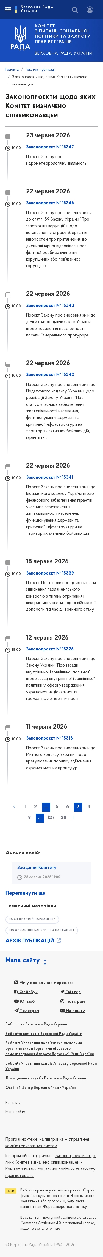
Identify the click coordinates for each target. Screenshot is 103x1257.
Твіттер (73, 992)
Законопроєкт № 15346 (50, 203)
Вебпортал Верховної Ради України (36, 1024)
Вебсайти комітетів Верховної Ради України (43, 1034)
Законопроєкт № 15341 (49, 477)
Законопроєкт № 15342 (50, 375)
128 (62, 817)
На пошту (75, 1011)
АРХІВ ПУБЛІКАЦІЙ (30, 941)
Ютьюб (27, 1001)
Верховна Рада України (64, 53)
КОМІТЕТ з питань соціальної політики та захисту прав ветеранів (62, 34)
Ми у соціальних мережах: (45, 983)
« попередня (14, 807)
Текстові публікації (40, 70)
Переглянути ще (25, 893)
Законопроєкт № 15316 (49, 738)
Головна (12, 70)
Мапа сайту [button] (22, 960)
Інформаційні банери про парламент (42, 930)
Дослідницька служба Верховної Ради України (45, 1078)
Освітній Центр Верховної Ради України (40, 1088)
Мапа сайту (15, 1112)
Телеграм (29, 1011)
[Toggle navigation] (7, 9)
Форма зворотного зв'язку (65, 1207)
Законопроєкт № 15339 (50, 573)
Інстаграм (74, 1001)
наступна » (73, 818)
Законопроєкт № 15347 (50, 147)
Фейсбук (28, 992)
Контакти (13, 1103)
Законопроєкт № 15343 (50, 306)
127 (51, 817)
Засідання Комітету (37, 868)
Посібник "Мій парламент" (32, 919)
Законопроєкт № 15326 (50, 649)
